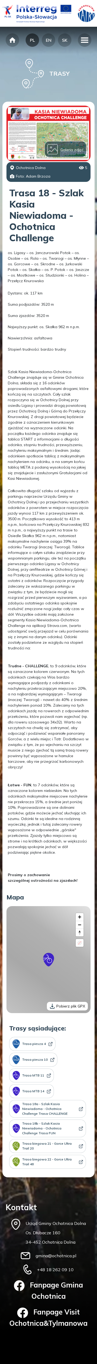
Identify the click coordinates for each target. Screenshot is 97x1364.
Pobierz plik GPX (70, 1006)
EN (48, 40)
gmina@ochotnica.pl (56, 1255)
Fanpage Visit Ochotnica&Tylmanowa (48, 1318)
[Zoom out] (80, 925)
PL (32, 40)
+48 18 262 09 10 (55, 1269)
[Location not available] (80, 943)
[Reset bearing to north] (80, 932)
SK (64, 40)
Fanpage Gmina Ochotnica (56, 1291)
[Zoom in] (80, 917)
